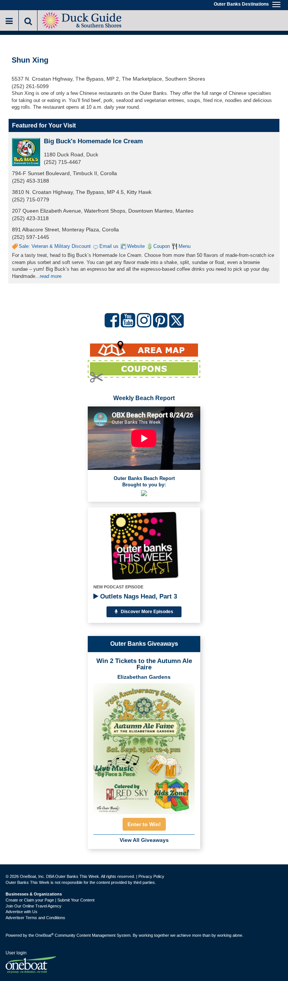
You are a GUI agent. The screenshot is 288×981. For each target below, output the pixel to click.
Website (136, 246)
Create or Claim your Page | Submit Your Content (50, 900)
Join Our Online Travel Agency (34, 906)
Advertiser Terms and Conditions (35, 917)
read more (51, 276)
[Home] (82, 19)
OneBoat (44, 935)
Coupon (161, 246)
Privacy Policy (151, 876)
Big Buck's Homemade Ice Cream (93, 141)
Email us (108, 246)
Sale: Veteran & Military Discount (55, 246)
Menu (184, 246)
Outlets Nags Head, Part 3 (137, 596)
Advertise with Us (22, 911)
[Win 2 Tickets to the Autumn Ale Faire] (144, 746)
